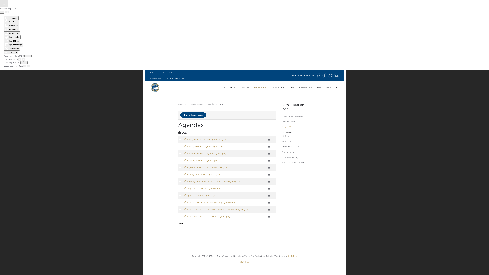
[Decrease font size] (19, 59)
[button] (337, 87)
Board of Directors (289, 127)
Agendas (287, 132)
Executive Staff (288, 121)
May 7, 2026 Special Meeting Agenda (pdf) (207, 139)
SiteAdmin (245, 262)
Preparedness (305, 87)
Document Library (290, 157)
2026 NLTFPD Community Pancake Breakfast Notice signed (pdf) (218, 209)
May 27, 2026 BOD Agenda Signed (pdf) (205, 146)
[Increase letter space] (28, 66)
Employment (287, 152)
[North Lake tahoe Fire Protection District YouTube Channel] (336, 75)
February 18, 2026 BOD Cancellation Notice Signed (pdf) (213, 181)
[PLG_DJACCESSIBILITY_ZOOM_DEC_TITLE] (26, 56)
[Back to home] (155, 87)
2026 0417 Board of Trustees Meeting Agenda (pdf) (211, 202)
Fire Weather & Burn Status (303, 75)
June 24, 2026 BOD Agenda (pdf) (202, 160)
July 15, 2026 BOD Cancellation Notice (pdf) (207, 167)
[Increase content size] (30, 56)
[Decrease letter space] (24, 66)
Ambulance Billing (290, 147)
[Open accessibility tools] (4, 3)
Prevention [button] (278, 87)
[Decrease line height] (22, 62)
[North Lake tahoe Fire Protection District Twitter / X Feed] (330, 75)
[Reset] (2, 12)
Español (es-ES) (156, 78)
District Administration (292, 116)
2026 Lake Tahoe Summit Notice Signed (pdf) (208, 216)
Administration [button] (261, 87)
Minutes (287, 136)
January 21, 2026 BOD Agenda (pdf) (203, 174)
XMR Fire (292, 256)
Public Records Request (292, 163)
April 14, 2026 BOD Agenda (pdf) (202, 195)
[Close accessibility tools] (7, 12)
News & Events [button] (324, 87)
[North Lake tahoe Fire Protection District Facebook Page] (324, 75)
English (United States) (175, 78)
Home (222, 87)
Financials (286, 141)
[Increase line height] (26, 62)
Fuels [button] (291, 87)
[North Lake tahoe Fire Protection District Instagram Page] (319, 75)
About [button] (233, 87)
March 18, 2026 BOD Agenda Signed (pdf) (206, 153)
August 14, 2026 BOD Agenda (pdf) (203, 188)
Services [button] (245, 87)
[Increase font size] (23, 59)
